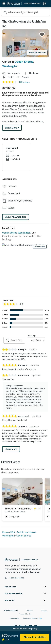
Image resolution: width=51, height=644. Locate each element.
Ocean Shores (23, 61)
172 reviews (24, 82)
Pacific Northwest (26, 532)
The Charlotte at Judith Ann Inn (19, 508)
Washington (10, 66)
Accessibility (14, 618)
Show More (11, 449)
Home (5, 532)
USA (12, 532)
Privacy (44, 611)
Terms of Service (25, 614)
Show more (11, 127)
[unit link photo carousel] (22, 491)
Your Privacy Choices (30, 618)
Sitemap (30, 611)
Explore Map (40, 247)
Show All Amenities (15, 217)
